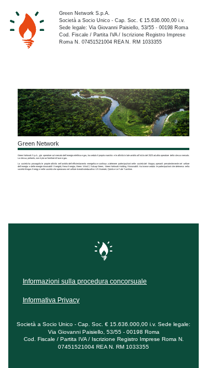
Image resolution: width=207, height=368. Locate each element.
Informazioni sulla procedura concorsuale (85, 281)
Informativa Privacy (51, 300)
